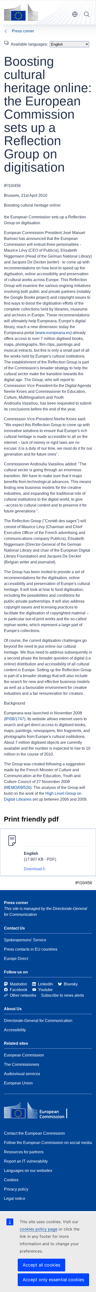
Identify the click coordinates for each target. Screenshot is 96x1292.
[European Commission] (21, 12)
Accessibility (15, 1030)
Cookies (11, 1180)
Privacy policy (16, 1189)
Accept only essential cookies (53, 1279)
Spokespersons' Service (25, 940)
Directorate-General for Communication (38, 1021)
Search (86, 14)
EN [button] (74, 14)
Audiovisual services (22, 1074)
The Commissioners (21, 1064)
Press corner (23, 31)
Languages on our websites (28, 1170)
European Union (18, 1083)
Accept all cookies (41, 1264)
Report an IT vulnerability (26, 1161)
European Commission (24, 1055)
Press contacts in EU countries (30, 949)
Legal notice (14, 1198)
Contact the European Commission (34, 1133)
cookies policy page (38, 1229)
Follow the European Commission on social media (48, 1143)
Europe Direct (16, 959)
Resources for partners (24, 1152)
